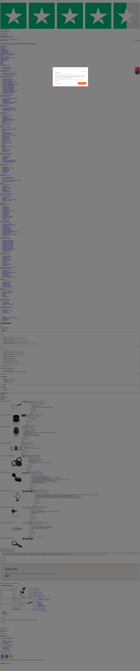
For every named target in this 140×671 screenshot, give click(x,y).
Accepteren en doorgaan (82, 83)
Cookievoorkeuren (58, 83)
